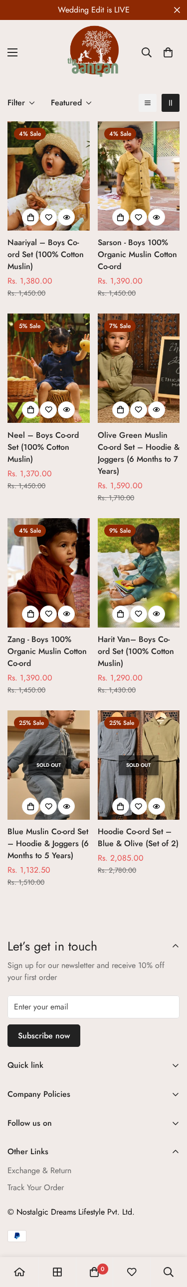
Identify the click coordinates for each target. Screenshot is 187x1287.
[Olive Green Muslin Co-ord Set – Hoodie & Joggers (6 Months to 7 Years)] (139, 368)
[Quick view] (66, 217)
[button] (168, 52)
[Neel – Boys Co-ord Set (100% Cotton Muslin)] (48, 368)
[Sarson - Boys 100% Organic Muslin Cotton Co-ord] (139, 176)
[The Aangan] (93, 52)
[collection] (57, 1272)
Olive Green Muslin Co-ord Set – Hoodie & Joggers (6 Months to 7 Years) (139, 453)
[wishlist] (132, 1272)
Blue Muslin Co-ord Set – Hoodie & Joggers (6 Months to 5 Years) (48, 843)
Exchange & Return (39, 1170)
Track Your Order (35, 1187)
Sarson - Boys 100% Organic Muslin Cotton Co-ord (137, 254)
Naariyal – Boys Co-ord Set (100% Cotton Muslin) (45, 254)
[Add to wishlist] (48, 217)
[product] (19, 1272)
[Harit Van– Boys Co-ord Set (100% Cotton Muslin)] (139, 573)
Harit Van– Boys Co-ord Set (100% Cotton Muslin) (136, 651)
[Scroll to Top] (169, 1234)
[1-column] (148, 103)
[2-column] (171, 103)
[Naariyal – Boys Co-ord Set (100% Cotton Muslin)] (48, 176)
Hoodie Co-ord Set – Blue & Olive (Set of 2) (138, 837)
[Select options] (30, 217)
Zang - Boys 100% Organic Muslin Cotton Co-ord (47, 651)
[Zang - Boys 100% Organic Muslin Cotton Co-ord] (48, 573)
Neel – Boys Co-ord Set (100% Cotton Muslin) (43, 447)
